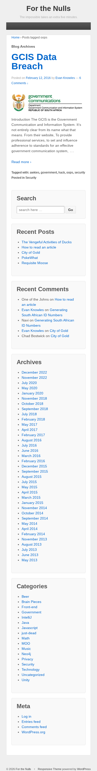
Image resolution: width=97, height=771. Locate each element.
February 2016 (33, 461)
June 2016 (30, 451)
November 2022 (34, 378)
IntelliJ (27, 617)
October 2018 (32, 404)
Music (26, 649)
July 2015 (29, 482)
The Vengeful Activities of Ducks (47, 242)
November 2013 (34, 539)
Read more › (21, 162)
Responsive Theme (49, 769)
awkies (34, 172)
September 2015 (35, 471)
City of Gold (31, 252)
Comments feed (34, 727)
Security (30, 177)
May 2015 (29, 487)
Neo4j (26, 654)
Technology (31, 669)
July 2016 (29, 445)
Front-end (29, 607)
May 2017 (29, 424)
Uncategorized (33, 675)
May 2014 (29, 524)
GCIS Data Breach (34, 61)
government (49, 172)
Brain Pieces (31, 602)
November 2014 (34, 508)
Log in (26, 716)
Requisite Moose (35, 263)
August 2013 (32, 544)
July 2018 (29, 414)
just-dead (29, 633)
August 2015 (32, 477)
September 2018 (35, 409)
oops (69, 172)
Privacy (27, 659)
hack (61, 172)
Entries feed (31, 722)
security (80, 172)
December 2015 (34, 466)
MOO (26, 643)
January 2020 (32, 393)
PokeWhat (30, 258)
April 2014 (30, 529)
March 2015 (31, 497)
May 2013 (29, 560)
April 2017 (30, 430)
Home (15, 37)
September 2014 (35, 518)
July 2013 (29, 550)
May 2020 (29, 388)
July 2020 (29, 383)
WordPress (84, 769)
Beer (25, 596)
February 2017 (33, 435)
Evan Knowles (65, 78)
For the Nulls (48, 8)
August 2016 (32, 440)
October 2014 (32, 513)
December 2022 (34, 372)
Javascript (30, 628)
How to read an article (39, 247)
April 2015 (30, 492)
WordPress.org (33, 732)
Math (26, 638)
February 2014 (33, 534)
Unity (26, 680)
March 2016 (31, 456)
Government (31, 612)
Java (25, 623)
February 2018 (33, 419)
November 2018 (34, 398)
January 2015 (32, 503)
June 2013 (30, 555)
